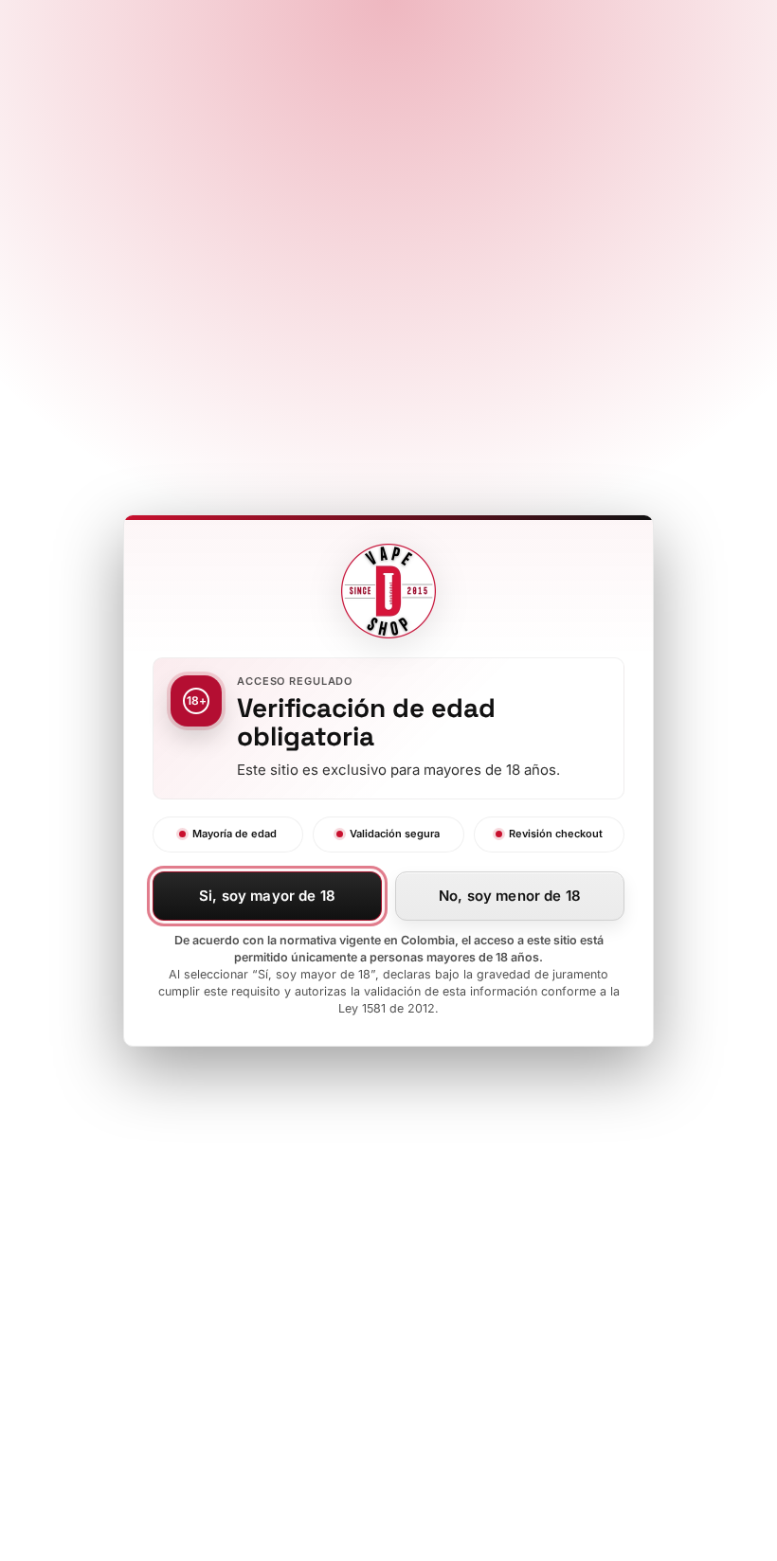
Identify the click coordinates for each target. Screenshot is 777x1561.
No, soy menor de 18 (510, 896)
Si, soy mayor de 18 (267, 896)
